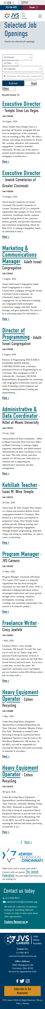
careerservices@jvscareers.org (21, 901)
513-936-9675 (11, 7)
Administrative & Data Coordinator (20, 412)
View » (5, 161)
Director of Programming (16, 334)
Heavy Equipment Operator (20, 695)
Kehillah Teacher (19, 485)
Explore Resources (15, 922)
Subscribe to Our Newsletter (22, 991)
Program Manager (20, 554)
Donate (32, 7)
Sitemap (25, 1003)
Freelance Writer (19, 623)
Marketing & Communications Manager (19, 255)
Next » (28, 842)
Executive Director (21, 104)
